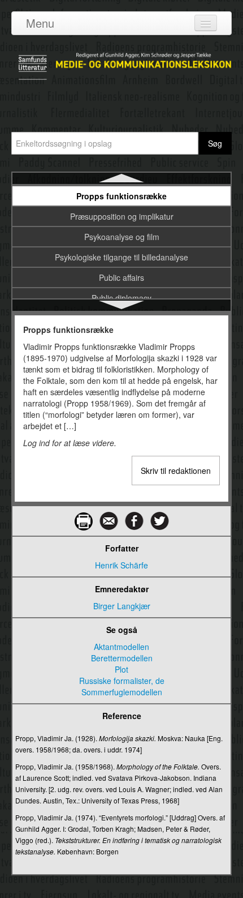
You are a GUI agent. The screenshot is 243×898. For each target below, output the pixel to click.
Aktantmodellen (121, 646)
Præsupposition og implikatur (121, 216)
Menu (40, 23)
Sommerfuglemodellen (121, 692)
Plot (121, 669)
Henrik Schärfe (121, 565)
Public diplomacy (121, 297)
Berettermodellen (122, 658)
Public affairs (121, 277)
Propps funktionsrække (121, 196)
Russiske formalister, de (121, 680)
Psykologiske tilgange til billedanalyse (121, 257)
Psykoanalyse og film (121, 236)
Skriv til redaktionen (176, 470)
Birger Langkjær (121, 606)
